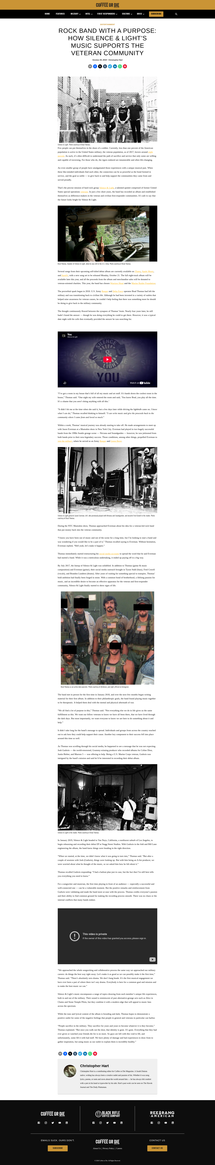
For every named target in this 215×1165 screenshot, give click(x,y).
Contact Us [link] (157, 1148)
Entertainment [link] (107, 24)
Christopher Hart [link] (115, 60)
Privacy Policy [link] (108, 1148)
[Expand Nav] (78, 14)
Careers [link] (119, 1148)
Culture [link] (126, 14)
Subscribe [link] (156, 14)
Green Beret (116, 441)
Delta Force (118, 291)
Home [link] (47, 14)
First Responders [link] (106, 14)
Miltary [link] (74, 14)
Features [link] (60, 14)
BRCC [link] (139, 14)
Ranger (105, 291)
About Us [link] (97, 1148)
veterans (84, 191)
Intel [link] (87, 14)
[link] (107, 5)
